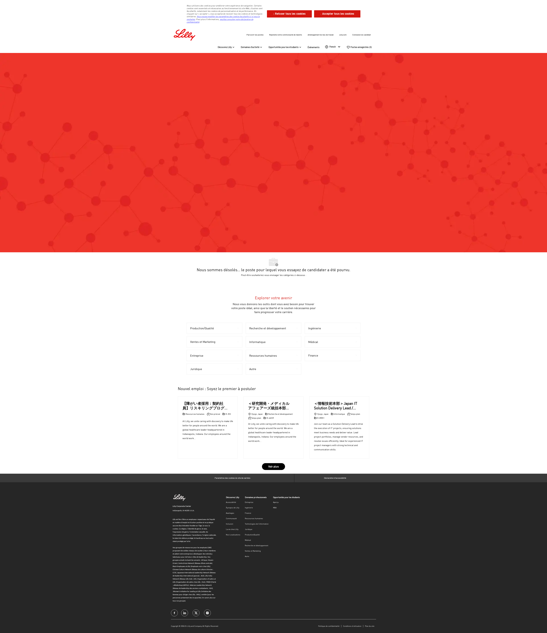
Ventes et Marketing (253, 551)
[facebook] (174, 613)
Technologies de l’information (257, 524)
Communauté (231, 518)
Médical (248, 540)
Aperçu (276, 502)
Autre (247, 556)
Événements (314, 47)
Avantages (230, 513)
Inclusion (229, 524)
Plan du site (369, 626)
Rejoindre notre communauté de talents (285, 35)
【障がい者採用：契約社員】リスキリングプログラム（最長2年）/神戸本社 (204, 405)
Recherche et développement (256, 545)
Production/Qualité (252, 535)
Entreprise (249, 502)
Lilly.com (343, 35)
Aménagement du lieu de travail (321, 35)
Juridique (248, 529)
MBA (274, 508)
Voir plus (273, 466)
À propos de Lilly (232, 508)
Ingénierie (249, 508)
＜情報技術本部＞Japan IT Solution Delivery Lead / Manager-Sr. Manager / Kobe (335, 405)
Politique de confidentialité (328, 626)
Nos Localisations (233, 535)
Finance (248, 513)
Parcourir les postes (255, 35)
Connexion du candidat (361, 35)
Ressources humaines (254, 518)
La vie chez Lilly (232, 529)
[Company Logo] (185, 34)
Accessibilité (231, 502)
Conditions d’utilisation (352, 626)
